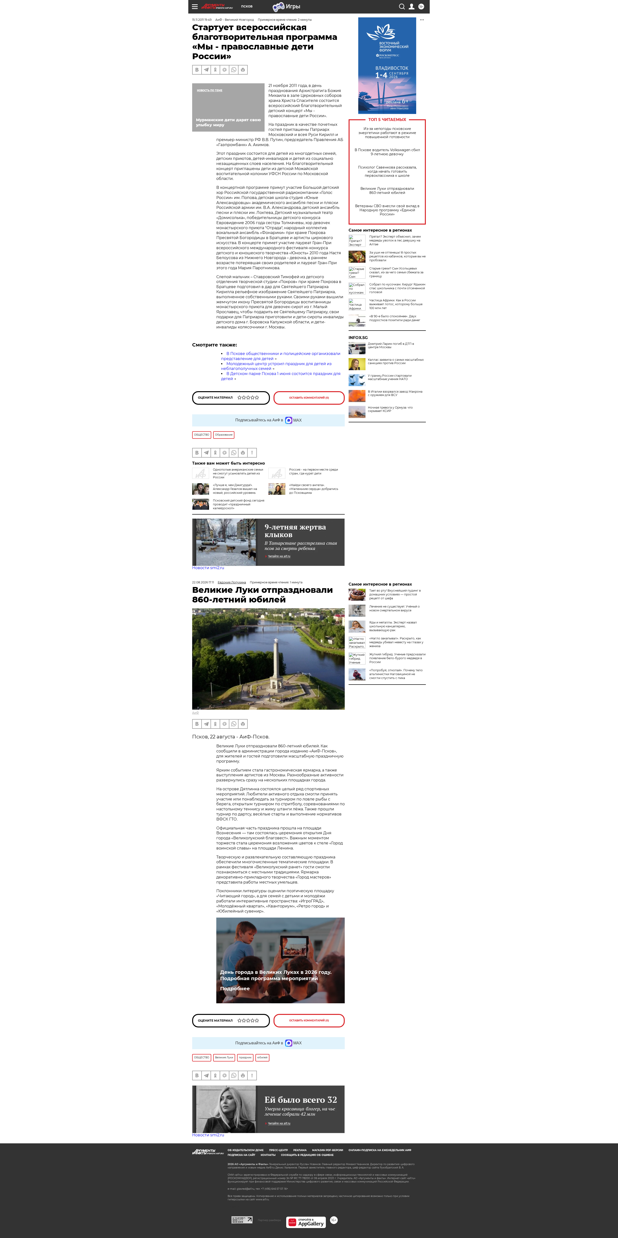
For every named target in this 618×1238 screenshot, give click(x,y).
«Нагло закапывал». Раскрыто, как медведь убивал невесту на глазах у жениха (396, 642)
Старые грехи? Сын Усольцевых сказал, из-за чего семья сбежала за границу (396, 272)
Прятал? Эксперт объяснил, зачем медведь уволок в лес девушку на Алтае (395, 240)
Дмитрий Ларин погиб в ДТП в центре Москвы (391, 345)
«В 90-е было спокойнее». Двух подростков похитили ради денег (394, 318)
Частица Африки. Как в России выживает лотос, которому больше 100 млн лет (395, 304)
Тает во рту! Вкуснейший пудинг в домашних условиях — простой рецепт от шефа (395, 594)
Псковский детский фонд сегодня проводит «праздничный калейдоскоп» (238, 504)
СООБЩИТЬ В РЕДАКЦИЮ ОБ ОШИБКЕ (307, 1155)
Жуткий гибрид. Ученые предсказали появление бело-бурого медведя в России (397, 658)
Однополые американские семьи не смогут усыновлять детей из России (238, 473)
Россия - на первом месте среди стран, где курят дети (313, 471)
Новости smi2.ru (208, 568)
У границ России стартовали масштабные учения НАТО (390, 377)
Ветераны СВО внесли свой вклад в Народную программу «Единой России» (387, 210)
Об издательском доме (246, 1150)
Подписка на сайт (241, 1155)
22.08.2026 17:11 (203, 582)
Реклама (300, 1150)
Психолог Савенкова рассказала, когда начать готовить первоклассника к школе (387, 171)
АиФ (195, 713)
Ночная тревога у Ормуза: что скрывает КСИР (390, 409)
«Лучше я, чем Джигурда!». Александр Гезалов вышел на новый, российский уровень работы (235, 490)
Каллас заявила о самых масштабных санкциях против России (396, 361)
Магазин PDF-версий (327, 1150)
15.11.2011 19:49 (201, 19)
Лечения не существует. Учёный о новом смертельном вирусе (394, 608)
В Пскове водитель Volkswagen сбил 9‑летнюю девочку (387, 152)
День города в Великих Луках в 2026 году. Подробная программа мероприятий (275, 975)
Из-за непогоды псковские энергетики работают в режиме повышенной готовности (387, 133)
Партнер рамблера (269, 1220)
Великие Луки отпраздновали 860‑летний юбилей (387, 191)
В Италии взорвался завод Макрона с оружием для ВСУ (395, 393)
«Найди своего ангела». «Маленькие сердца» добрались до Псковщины (313, 489)
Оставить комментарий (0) (309, 397)
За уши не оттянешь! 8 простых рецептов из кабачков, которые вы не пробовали (397, 256)
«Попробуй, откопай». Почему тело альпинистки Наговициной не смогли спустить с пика (396, 674)
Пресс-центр (278, 1150)
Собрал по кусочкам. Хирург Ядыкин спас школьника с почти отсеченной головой (397, 288)
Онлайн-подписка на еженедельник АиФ (380, 1150)
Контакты (268, 1155)
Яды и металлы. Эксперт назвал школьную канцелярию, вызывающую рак (393, 626)
